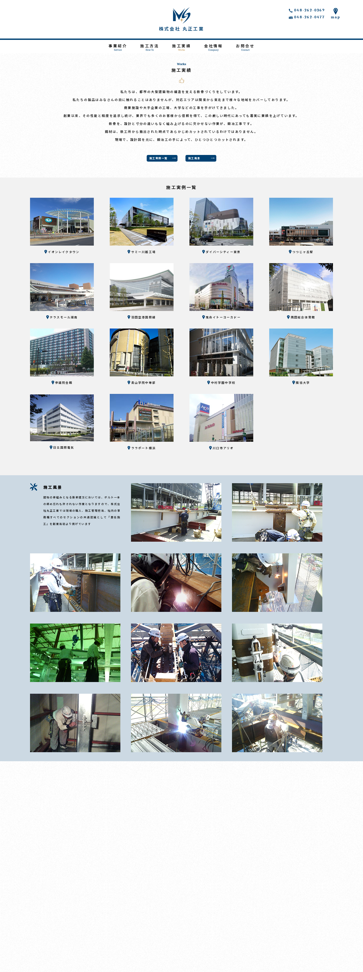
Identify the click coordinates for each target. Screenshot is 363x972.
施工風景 (194, 158)
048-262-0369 (309, 10)
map (335, 17)
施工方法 (149, 48)
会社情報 (213, 48)
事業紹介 (117, 48)
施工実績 (181, 48)
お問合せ (245, 48)
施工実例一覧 (158, 158)
